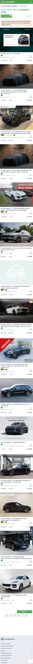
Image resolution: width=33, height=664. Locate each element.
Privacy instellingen (5, 658)
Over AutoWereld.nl (5, 643)
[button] (31, 531)
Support (3, 650)
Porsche (3, 6)
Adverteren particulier (6, 648)
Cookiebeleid (4, 662)
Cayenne (9, 6)
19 (26, 615)
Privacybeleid (4, 660)
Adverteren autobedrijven (7, 646)
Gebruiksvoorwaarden (6, 655)
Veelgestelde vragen (6, 653)
